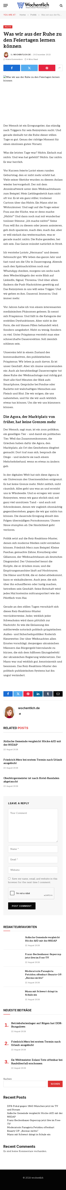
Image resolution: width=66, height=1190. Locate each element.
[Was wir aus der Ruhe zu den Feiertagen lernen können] (33, 94)
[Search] (61, 5)
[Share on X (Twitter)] (29, 68)
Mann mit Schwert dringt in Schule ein (28, 1134)
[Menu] (5, 5)
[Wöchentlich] (33, 5)
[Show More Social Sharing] (59, 68)
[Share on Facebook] (11, 68)
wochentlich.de (22, 55)
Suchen (7, 1079)
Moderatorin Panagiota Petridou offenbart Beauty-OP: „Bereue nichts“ (43, 974)
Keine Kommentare (14, 59)
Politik (8, 27)
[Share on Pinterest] (47, 68)
